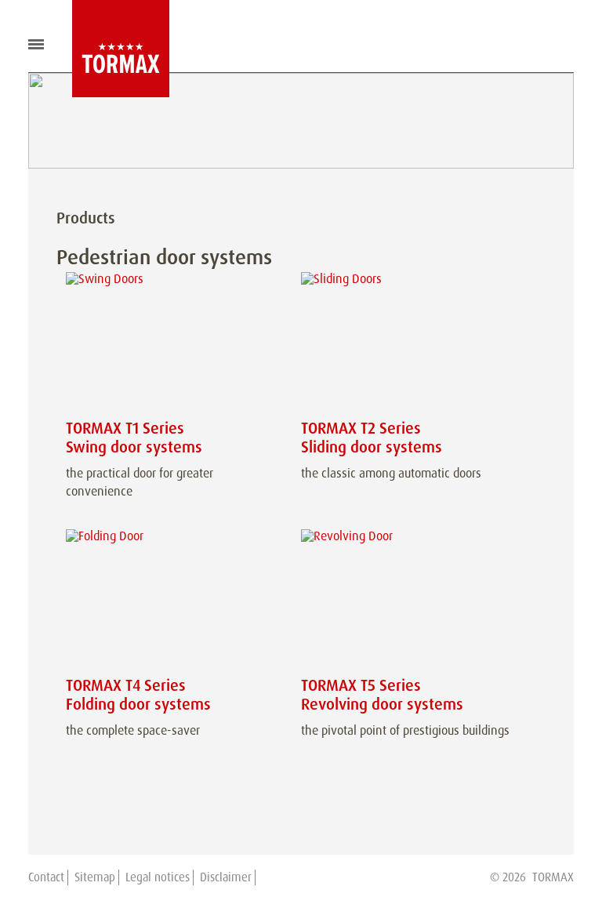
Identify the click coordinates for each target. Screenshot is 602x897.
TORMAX (553, 877)
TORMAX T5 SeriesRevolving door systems (382, 694)
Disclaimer (226, 877)
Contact (46, 877)
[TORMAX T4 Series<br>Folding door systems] (174, 600)
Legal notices (157, 877)
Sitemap (94, 877)
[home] (109, 48)
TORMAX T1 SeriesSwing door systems (134, 437)
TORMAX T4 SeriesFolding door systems (138, 694)
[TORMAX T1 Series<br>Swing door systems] (174, 343)
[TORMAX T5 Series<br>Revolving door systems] (409, 600)
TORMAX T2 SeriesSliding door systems (371, 437)
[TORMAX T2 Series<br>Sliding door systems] (409, 343)
